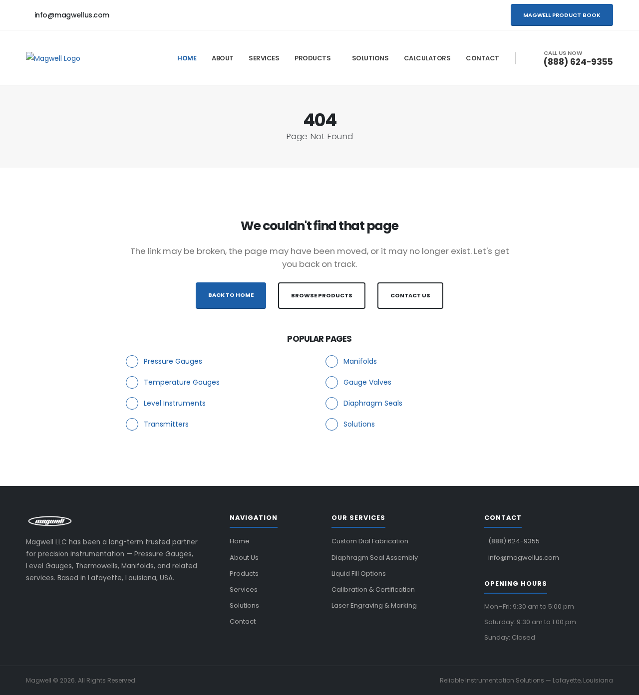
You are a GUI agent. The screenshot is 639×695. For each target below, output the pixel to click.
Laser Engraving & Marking (374, 605)
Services (264, 58)
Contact (482, 58)
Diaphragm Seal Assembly (374, 557)
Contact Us (410, 295)
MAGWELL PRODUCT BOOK (562, 15)
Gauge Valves (367, 382)
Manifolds (360, 361)
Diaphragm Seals (372, 403)
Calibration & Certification (373, 589)
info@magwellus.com (71, 15)
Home (186, 58)
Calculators (427, 58)
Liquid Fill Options (358, 573)
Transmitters (166, 424)
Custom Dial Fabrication (369, 541)
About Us (244, 557)
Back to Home (231, 295)
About (223, 58)
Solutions (370, 58)
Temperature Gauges (182, 382)
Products (312, 58)
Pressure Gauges (173, 361)
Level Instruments (175, 403)
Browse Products (321, 295)
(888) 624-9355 (578, 62)
